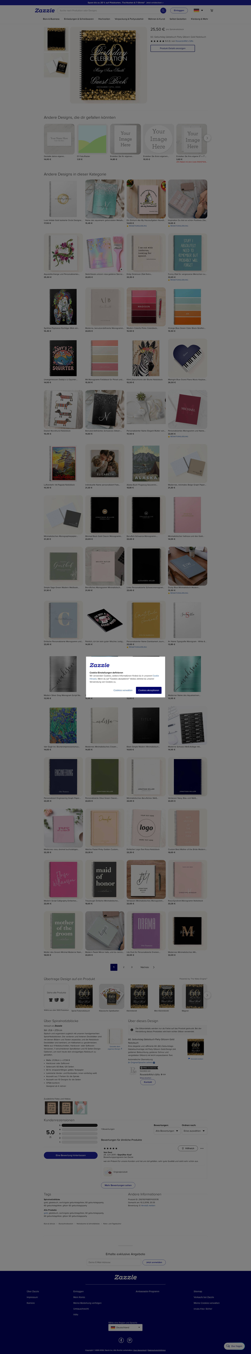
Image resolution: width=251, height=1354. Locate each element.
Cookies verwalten (123, 690)
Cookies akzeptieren (148, 690)
